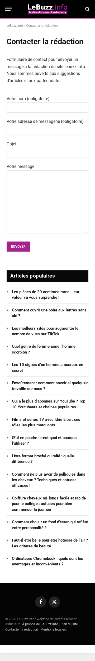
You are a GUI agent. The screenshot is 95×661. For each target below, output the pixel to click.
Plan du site (69, 624)
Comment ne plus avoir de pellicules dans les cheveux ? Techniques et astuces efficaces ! (48, 480)
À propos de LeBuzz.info (40, 624)
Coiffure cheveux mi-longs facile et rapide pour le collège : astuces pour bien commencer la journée (49, 504)
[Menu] (8, 9)
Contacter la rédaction (21, 629)
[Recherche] (87, 9)
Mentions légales (53, 629)
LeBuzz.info (15, 26)
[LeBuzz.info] (47, 9)
